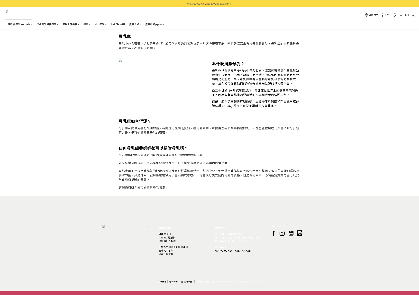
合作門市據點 (118, 24)
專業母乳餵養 (70, 24)
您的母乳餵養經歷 (46, 24)
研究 (85, 24)
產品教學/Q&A (153, 24)
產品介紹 (134, 24)
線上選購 (99, 24)
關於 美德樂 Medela (19, 24)
